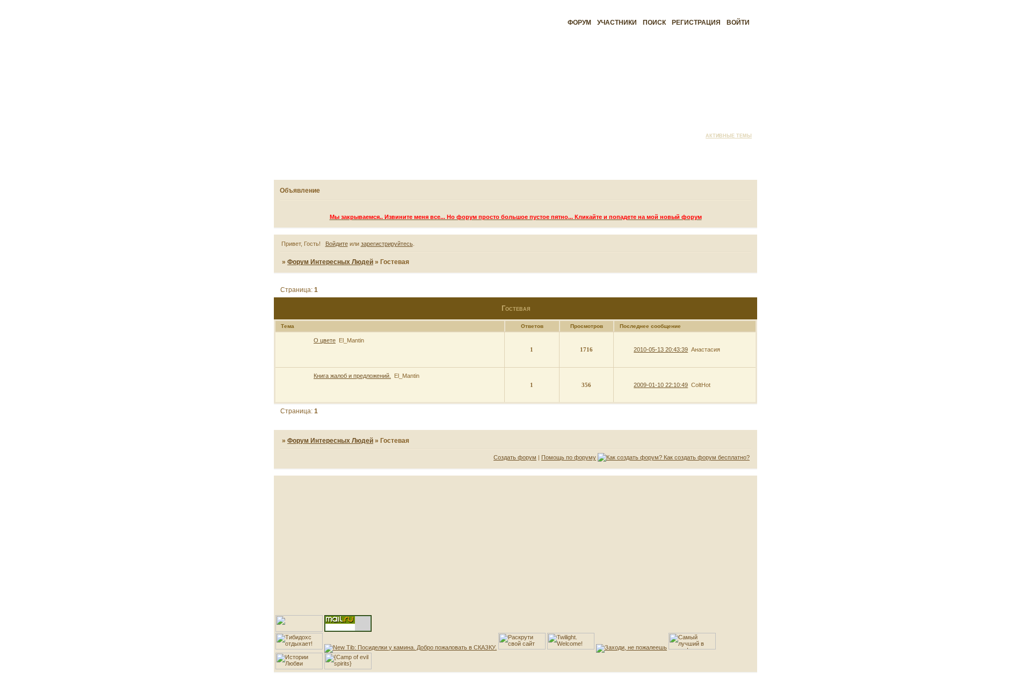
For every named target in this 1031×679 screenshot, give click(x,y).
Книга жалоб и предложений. (352, 376)
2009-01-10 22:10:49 (661, 385)
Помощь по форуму (568, 457)
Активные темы (729, 135)
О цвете (325, 340)
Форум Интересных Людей (330, 262)
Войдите (336, 243)
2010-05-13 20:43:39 (661, 349)
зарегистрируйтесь (387, 243)
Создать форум (514, 457)
